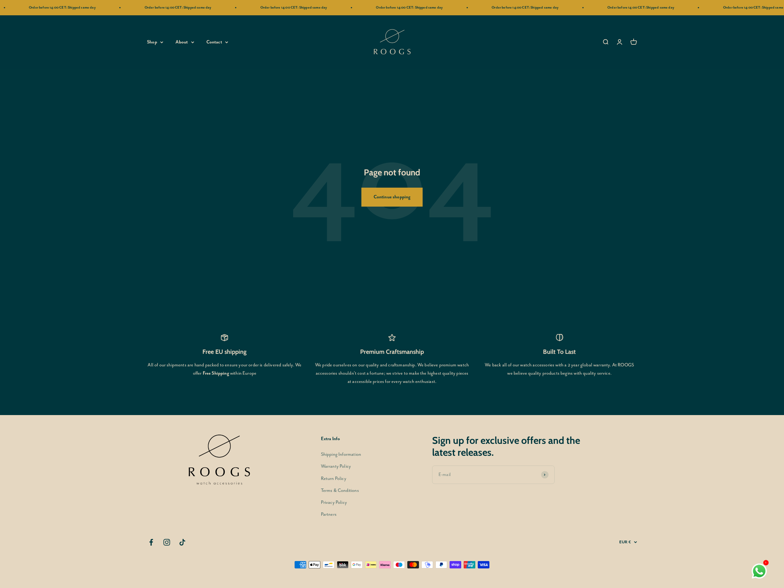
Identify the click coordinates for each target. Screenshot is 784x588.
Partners (329, 514)
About (181, 42)
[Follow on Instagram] (167, 542)
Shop (152, 42)
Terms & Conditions (340, 490)
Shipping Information (341, 454)
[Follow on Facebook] (151, 542)
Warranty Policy (336, 466)
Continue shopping (392, 197)
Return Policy (333, 478)
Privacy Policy (334, 502)
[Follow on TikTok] (182, 542)
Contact (214, 42)
